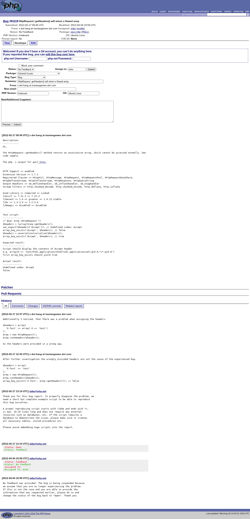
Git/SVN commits (52, 306)
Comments (17, 306)
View (7, 43)
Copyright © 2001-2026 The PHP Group (31, 513)
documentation (174, 11)
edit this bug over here (60, 54)
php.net (155, 11)
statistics (227, 11)
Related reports (74, 306)
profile (80, 28)
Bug (6, 21)
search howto (216, 11)
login (247, 11)
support (163, 11)
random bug (238, 11)
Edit (33, 43)
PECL (85, 31)
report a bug (187, 11)
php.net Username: (16, 58)
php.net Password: (60, 58)
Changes (33, 306)
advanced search (201, 11)
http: (43, 162)
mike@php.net (37, 391)
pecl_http (76, 31)
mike (73, 28)
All (5, 306)
